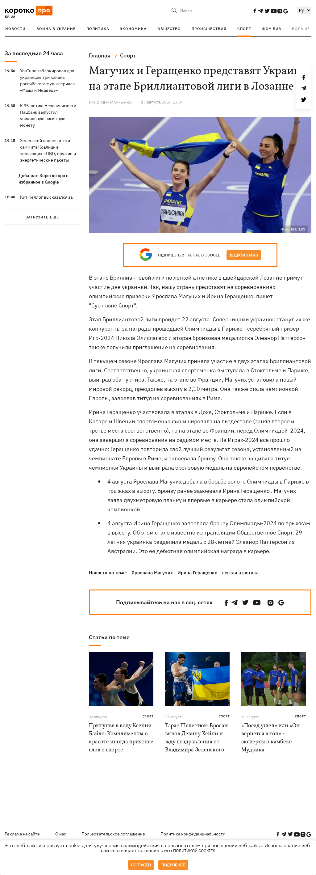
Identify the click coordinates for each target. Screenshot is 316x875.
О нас (60, 834)
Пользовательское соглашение (113, 834)
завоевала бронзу (204, 523)
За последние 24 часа (34, 53)
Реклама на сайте (22, 834)
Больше (301, 28)
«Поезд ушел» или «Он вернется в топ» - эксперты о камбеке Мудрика (270, 738)
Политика (97, 28)
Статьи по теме (109, 637)
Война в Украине (56, 28)
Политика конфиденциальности (192, 834)
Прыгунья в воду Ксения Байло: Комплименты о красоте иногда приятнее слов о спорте (121, 738)
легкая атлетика (240, 573)
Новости (15, 28)
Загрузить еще (42, 217)
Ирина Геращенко (197, 573)
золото (237, 481)
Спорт (244, 28)
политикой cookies (194, 851)
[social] (254, 10)
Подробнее (173, 865)
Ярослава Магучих (176, 296)
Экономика (133, 28)
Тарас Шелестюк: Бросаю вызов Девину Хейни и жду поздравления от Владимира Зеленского (197, 738)
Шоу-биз (271, 28)
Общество (169, 28)
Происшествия (209, 28)
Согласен (141, 865)
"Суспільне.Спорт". (114, 305)
